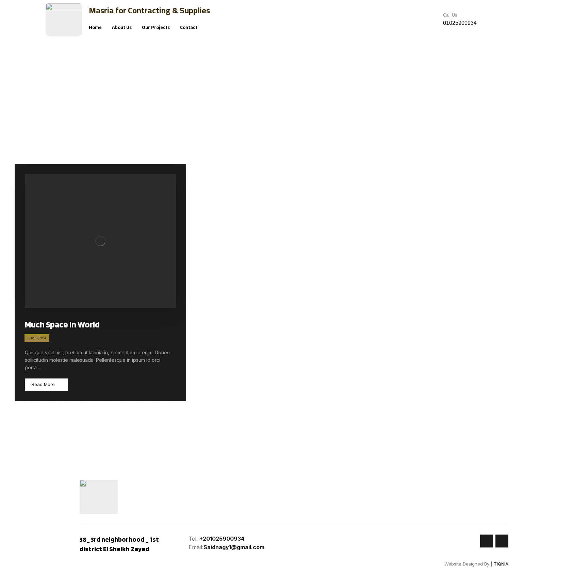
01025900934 (460, 23)
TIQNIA (501, 564)
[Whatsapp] (501, 541)
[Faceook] (486, 541)
